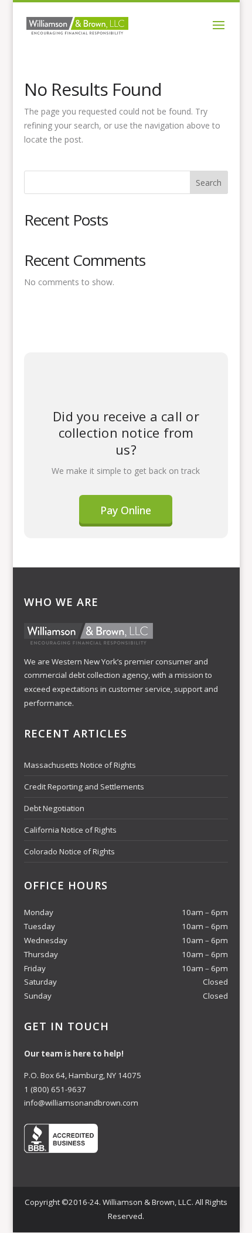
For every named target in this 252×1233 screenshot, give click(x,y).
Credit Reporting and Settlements (84, 786)
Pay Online (125, 510)
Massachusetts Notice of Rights (80, 765)
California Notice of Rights (70, 830)
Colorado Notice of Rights (69, 851)
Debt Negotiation (54, 808)
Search (209, 182)
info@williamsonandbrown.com (81, 1102)
